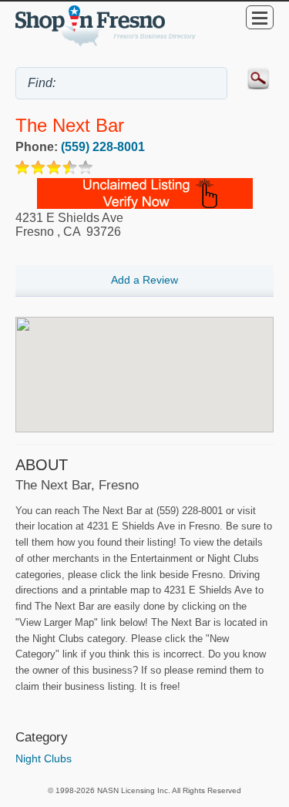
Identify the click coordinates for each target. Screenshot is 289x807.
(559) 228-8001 (103, 146)
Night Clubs (43, 758)
